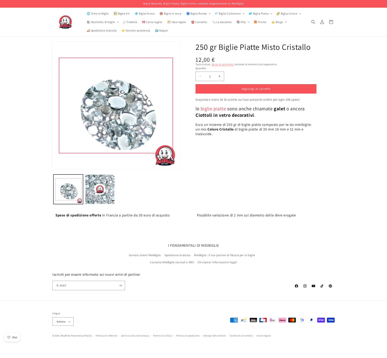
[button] (198, 13)
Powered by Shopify (81, 335)
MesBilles (66, 335)
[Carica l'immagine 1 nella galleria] (68, 189)
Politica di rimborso (106, 335)
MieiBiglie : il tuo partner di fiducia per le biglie (224, 255)
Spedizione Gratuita (177, 255)
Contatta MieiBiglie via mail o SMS (172, 262)
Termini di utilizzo (162, 335)
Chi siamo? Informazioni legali (217, 262)
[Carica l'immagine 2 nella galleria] (100, 189)
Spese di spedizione (223, 64)
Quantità (201, 68)
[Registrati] (120, 285)
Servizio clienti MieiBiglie (145, 255)
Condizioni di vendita (241, 335)
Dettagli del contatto (214, 335)
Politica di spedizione (187, 335)
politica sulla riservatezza (135, 335)
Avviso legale (263, 335)
